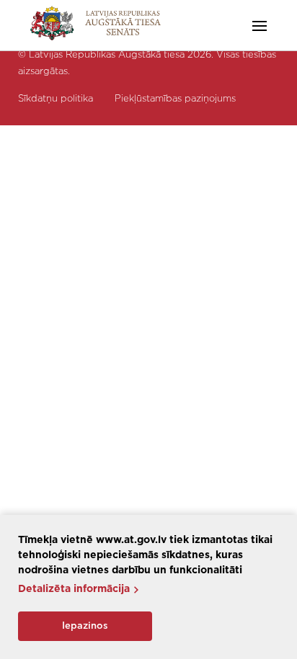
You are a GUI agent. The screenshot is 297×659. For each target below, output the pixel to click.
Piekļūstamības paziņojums (175, 99)
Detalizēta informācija (74, 589)
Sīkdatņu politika (55, 99)
